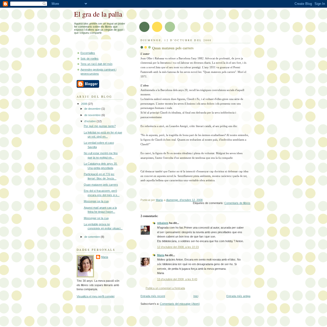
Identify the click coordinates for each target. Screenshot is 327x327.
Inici (195, 296)
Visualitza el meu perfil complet (95, 296)
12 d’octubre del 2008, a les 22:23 (178, 247)
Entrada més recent (153, 296)
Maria (160, 255)
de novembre (92, 115)
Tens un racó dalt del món (96, 63)
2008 (84, 103)
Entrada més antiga (238, 296)
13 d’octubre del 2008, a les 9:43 (177, 279)
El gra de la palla (98, 14)
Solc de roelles (89, 58)
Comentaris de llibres (237, 203)
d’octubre (90, 121)
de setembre (92, 236)
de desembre (92, 108)
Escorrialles (87, 52)
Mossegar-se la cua (96, 201)
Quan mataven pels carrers (101, 184)
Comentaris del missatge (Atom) (180, 303)
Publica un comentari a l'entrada (165, 288)
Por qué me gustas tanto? (100, 126)
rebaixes (162, 222)
